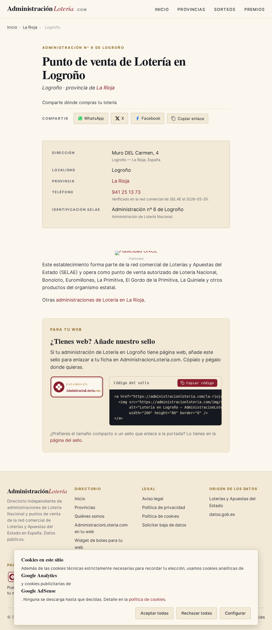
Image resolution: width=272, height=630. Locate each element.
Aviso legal (152, 498)
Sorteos (225, 9)
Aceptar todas (154, 613)
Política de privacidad (163, 507)
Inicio (162, 9)
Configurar (235, 613)
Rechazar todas (196, 613)
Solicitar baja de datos (164, 525)
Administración (47, 8)
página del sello (66, 440)
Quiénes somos (89, 516)
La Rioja (30, 27)
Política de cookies (160, 516)
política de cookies (147, 599)
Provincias (191, 9)
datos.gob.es (222, 514)
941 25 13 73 (126, 192)
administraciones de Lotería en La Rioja (100, 300)
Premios (254, 9)
